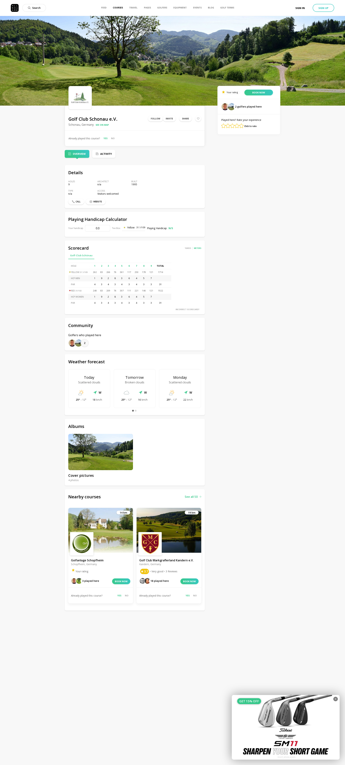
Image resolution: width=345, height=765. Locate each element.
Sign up (323, 8)
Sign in (300, 8)
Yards (188, 248)
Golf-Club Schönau (81, 255)
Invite (169, 118)
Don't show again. (287, 756)
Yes (105, 138)
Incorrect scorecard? (187, 309)
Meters (197, 248)
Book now (121, 581)
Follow (155, 118)
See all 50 (191, 497)
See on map (102, 124)
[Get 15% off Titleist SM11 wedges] (286, 727)
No (113, 138)
